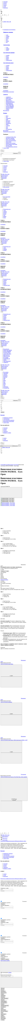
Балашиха (3, 991)
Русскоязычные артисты (11, 146)
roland (7, 37)
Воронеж (3, 1016)
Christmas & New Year (11, 137)
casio (7, 35)
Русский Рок (9, 129)
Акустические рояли (8, 62)
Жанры (5, 113)
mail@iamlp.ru (5, 175)
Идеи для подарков (10, 139)
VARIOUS (8, 97)
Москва (2, 988)
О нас (4, 6)
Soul (7, 128)
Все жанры (5, 130)
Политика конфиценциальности (8, 841)
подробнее (5, 77)
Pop (7, 117)
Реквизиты (18, 841)
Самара (2, 1019)
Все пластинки (6, 196)
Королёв (3, 997)
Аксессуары (6, 148)
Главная (2, 464)
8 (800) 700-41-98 (5, 174)
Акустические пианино (9, 52)
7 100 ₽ (11, 751)
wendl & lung (9, 60)
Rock (7, 115)
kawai (7, 38)
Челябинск (3, 1006)
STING (7, 109)
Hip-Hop (8, 122)
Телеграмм (4, 176)
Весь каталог (6, 187)
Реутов (2, 989)
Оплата (5, 2)
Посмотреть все (7, 209)
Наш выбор (8, 141)
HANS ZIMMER (10, 106)
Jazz (7, 126)
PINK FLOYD (9, 98)
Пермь (2, 1015)
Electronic (8, 120)
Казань (2, 1004)
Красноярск (3, 1014)
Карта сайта (23, 841)
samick (7, 57)
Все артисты (6, 110)
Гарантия (5, 431)
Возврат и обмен (7, 432)
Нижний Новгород (4, 1005)
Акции (4, 5)
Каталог (3, 415)
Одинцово (3, 995)
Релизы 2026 (9, 145)
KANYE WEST (9, 108)
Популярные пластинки (11, 144)
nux (7, 42)
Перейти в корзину (5, 959)
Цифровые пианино (8, 32)
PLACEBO (8, 99)
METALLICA (9, 100)
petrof (7, 59)
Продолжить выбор (5, 960)
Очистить (16, 153)
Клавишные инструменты (9, 29)
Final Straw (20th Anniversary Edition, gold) (17, 740)
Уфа (2, 1012)
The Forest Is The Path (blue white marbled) (17, 776)
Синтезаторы (6, 44)
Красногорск (3, 992)
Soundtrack (8, 123)
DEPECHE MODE (10, 102)
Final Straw (10, 664)
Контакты (5, 7)
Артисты (5, 94)
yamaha (7, 36)
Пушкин (2, 999)
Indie (7, 119)
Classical (8, 125)
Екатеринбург (4, 1002)
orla (7, 39)
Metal (7, 124)
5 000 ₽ (11, 713)
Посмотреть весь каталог (9, 131)
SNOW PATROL (4, 579)
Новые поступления (10, 143)
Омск (2, 1008)
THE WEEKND (9, 104)
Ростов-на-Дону (4, 1011)
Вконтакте (4, 178)
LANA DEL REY (10, 105)
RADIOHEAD (9, 103)
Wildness (10, 702)
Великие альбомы (10, 138)
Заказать (3, 904)
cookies (9, 972)
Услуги (5, 4)
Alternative (8, 118)
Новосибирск (3, 1001)
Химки (2, 994)
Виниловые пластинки (8, 91)
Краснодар (3, 1009)
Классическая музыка (11, 140)
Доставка (5, 1)
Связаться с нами (4, 571)
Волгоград (3, 1018)
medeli (7, 41)
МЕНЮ (2, 412)
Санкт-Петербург (4, 998)
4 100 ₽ (11, 675)
